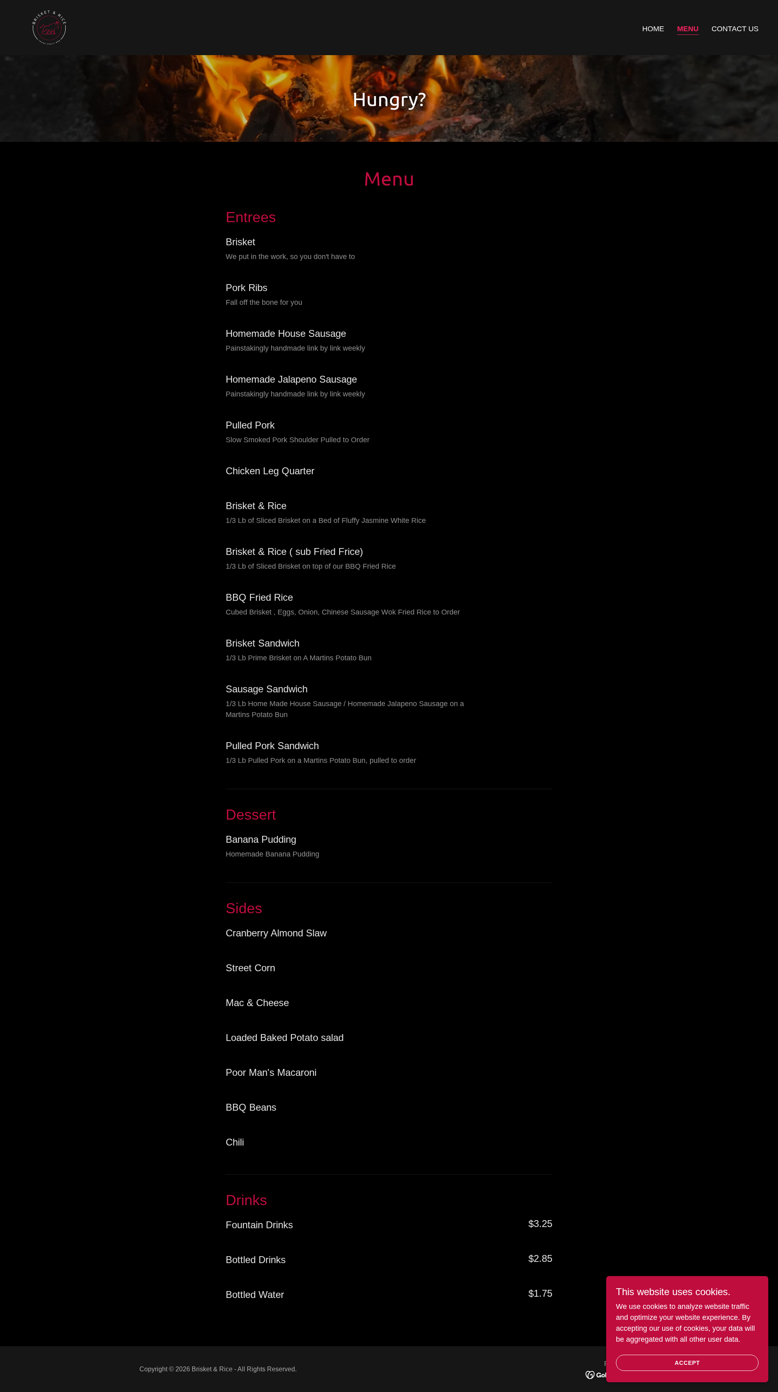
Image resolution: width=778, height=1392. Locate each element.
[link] (49, 27)
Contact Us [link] (735, 29)
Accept (687, 1363)
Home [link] (653, 29)
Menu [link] (688, 29)
